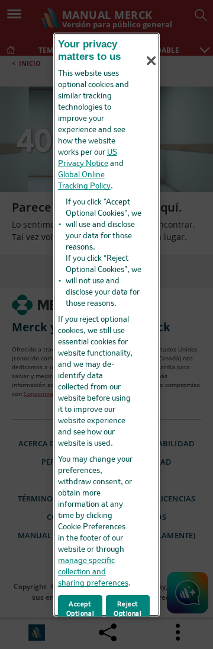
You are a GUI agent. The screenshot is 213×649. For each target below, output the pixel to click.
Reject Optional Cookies (128, 614)
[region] (106, 325)
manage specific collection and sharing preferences (93, 572)
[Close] (151, 61)
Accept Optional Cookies (80, 614)
